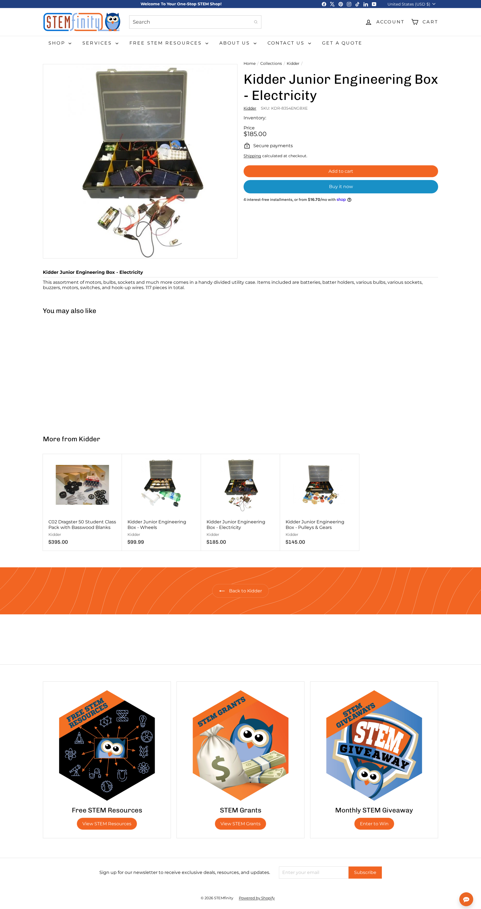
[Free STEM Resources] (106, 745)
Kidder (293, 63)
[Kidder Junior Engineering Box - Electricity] (76, 372)
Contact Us (287, 43)
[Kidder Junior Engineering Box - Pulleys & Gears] (319, 502)
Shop (57, 43)
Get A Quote (342, 43)
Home (250, 63)
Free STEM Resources (166, 43)
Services (98, 43)
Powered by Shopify (257, 898)
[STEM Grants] (240, 745)
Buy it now (341, 186)
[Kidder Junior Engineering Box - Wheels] (161, 502)
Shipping (252, 156)
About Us (235, 43)
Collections (271, 63)
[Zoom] (140, 161)
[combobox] (195, 22)
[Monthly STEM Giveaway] (374, 745)
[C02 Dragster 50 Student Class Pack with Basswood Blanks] (82, 502)
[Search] (255, 22)
